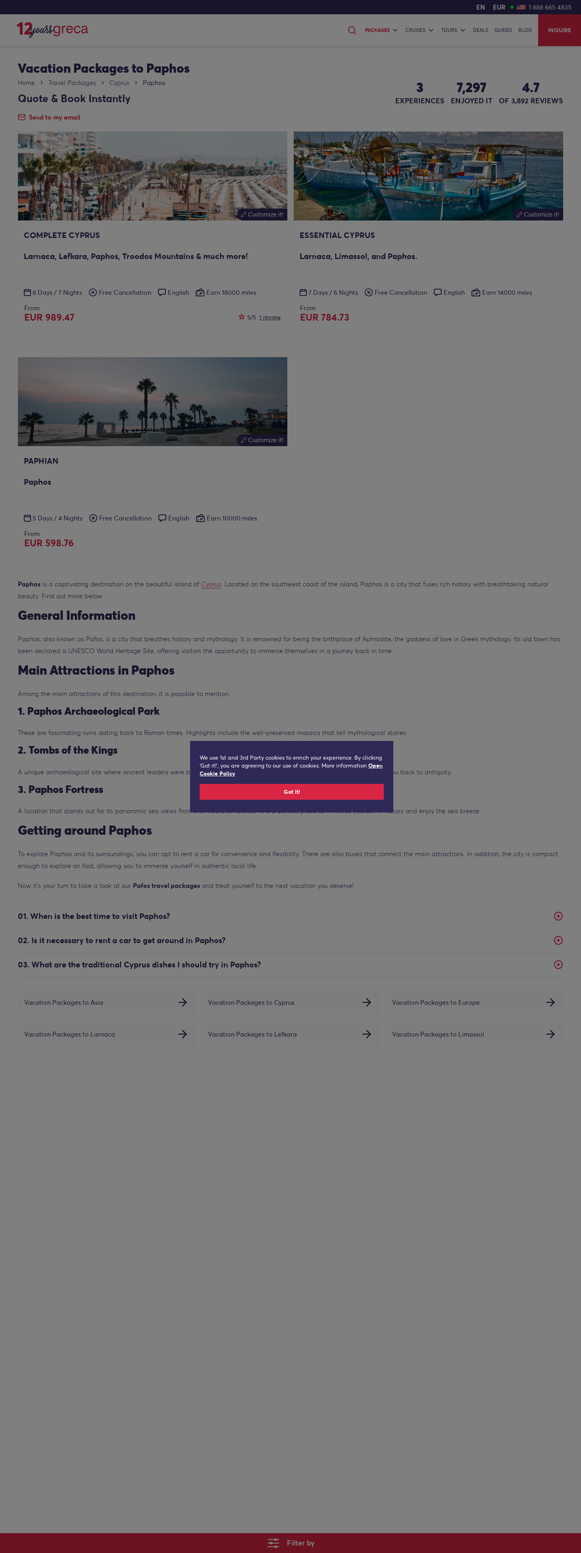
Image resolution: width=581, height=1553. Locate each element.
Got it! (292, 791)
